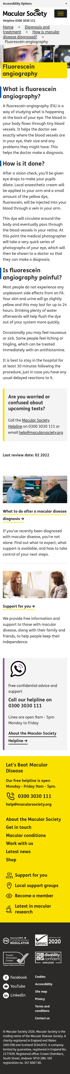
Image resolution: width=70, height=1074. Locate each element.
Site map (41, 991)
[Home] (25, 16)
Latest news (18, 851)
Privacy (40, 999)
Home (8, 27)
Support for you (31, 875)
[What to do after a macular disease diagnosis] (35, 519)
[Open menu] (60, 13)
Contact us (42, 1018)
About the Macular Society (33, 819)
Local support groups (36, 885)
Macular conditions (26, 835)
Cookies (40, 976)
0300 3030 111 (25, 20)
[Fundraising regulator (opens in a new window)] (19, 940)
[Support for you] (35, 607)
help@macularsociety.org (41, 432)
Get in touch (18, 827)
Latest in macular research (33, 909)
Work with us (19, 843)
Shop (11, 860)
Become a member (34, 896)
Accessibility (43, 984)
